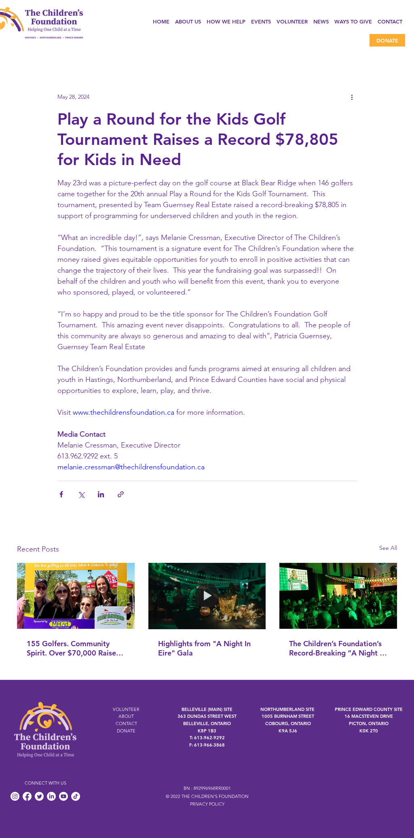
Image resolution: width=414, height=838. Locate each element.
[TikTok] (75, 796)
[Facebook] (27, 796)
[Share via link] (121, 494)
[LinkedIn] (51, 796)
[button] (226, 21)
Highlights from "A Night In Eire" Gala (204, 648)
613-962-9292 (209, 737)
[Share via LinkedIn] (101, 494)
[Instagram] (15, 796)
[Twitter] (39, 796)
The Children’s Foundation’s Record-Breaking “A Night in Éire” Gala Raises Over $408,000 (337, 648)
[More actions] (352, 97)
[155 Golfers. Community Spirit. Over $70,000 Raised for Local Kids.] (76, 596)
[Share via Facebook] (61, 494)
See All (388, 548)
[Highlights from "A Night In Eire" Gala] (207, 596)
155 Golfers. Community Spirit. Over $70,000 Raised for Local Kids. (73, 648)
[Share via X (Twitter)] (81, 494)
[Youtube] (63, 796)
